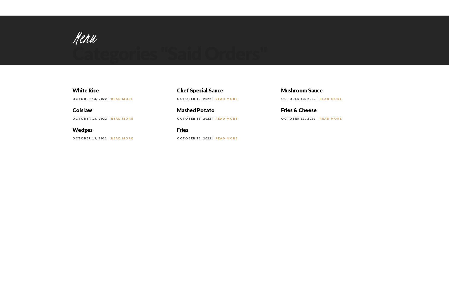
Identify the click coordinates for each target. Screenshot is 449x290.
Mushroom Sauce (302, 90)
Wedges (82, 130)
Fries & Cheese (299, 110)
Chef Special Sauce (200, 90)
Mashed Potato (196, 110)
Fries (182, 130)
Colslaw (82, 110)
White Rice (85, 90)
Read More (122, 98)
